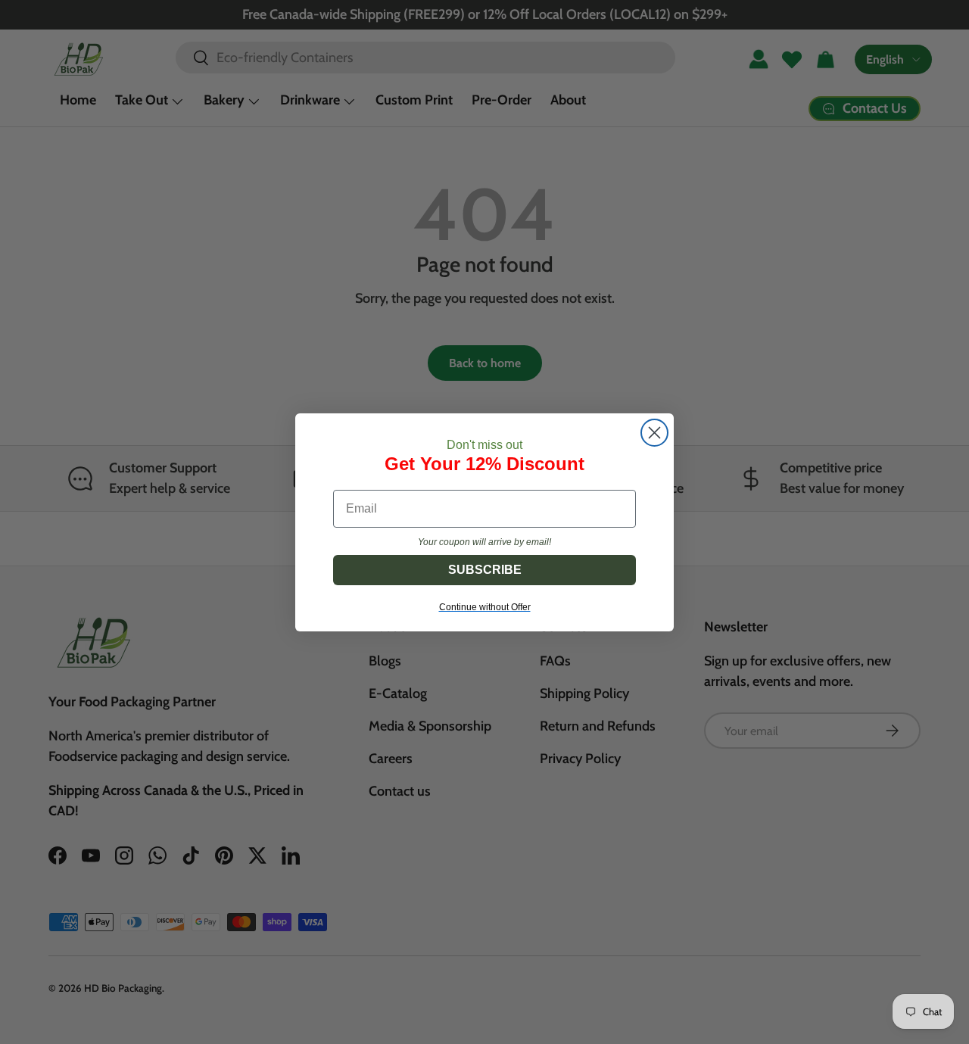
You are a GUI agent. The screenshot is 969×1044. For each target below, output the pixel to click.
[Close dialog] (654, 432)
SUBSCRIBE (485, 569)
